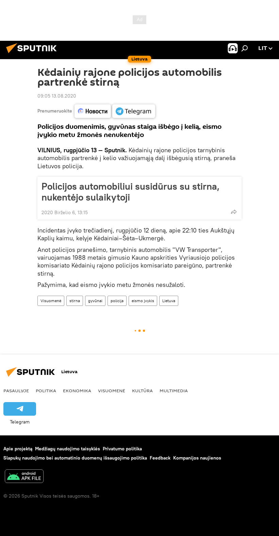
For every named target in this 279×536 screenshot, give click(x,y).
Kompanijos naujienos (197, 458)
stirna (74, 300)
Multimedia (174, 390)
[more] (234, 212)
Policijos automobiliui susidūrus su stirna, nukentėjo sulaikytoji (130, 192)
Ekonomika (77, 390)
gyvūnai (95, 300)
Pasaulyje (16, 390)
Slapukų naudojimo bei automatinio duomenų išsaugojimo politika (75, 458)
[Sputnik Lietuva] (33, 54)
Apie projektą (17, 449)
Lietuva (168, 300)
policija (117, 300)
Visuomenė (50, 300)
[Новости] (93, 111)
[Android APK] (24, 477)
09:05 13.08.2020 (56, 96)
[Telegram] (133, 111)
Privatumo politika (122, 449)
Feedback (160, 458)
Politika (46, 390)
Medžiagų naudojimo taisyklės (67, 449)
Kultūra (142, 390)
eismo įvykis (143, 300)
